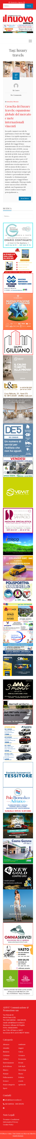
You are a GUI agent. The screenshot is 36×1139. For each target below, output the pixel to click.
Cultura (5, 1059)
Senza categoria (9, 1085)
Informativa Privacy (10, 1122)
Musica (5, 1070)
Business (6, 1052)
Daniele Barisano (18, 1136)
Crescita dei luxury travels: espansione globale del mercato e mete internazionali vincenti (18, 116)
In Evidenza (7, 1066)
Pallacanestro (8, 1077)
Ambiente (22, 1044)
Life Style (21, 1066)
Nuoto (20, 1074)
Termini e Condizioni (11, 1119)
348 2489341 (9, 1104)
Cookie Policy (8, 1125)
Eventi (20, 1063)
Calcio (20, 1052)
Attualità (10, 102)
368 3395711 (19, 1104)
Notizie (16, 102)
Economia (22, 1059)
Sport (5, 1088)
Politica (21, 1077)
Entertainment (8, 1063)
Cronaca (21, 1055)
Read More (25, 198)
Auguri (21, 1048)
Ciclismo (6, 1055)
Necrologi (22, 1070)
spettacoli (22, 1085)
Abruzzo (6, 1044)
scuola (20, 1081)
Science (6, 1081)
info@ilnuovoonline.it (16, 1023)
